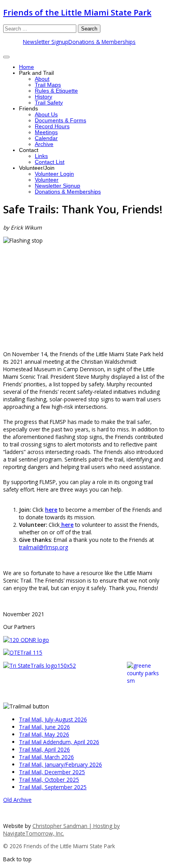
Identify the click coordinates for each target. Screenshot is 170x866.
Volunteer (47, 180)
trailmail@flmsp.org (43, 547)
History (43, 97)
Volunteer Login (54, 174)
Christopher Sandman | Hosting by (76, 826)
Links (41, 156)
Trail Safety (49, 103)
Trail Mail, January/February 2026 (60, 764)
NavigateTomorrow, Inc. (33, 833)
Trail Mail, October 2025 (49, 779)
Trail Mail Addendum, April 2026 (59, 742)
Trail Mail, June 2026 (44, 727)
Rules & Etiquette (56, 91)
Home (26, 67)
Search (89, 29)
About (42, 79)
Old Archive (17, 799)
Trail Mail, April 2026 (44, 749)
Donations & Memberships (102, 42)
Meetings (46, 132)
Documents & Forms (60, 120)
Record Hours (52, 126)
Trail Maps (48, 85)
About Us (46, 115)
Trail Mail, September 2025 (53, 787)
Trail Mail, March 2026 (46, 757)
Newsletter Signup (45, 42)
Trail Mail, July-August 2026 (53, 719)
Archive (44, 144)
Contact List (49, 162)
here (51, 509)
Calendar (46, 138)
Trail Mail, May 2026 (44, 734)
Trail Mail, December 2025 (52, 772)
